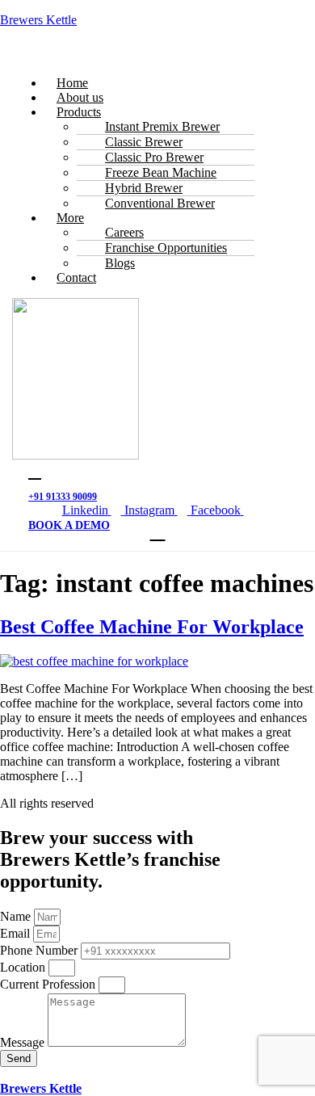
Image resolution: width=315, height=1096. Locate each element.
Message (24, 1042)
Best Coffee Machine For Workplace (152, 626)
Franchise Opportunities (166, 247)
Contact (76, 277)
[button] (157, 55)
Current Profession (49, 984)
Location (24, 967)
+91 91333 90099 (62, 496)
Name (17, 916)
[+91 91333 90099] (34, 472)
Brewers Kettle (38, 20)
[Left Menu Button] (9, 1074)
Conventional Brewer (160, 203)
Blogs (120, 263)
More (70, 218)
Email (16, 933)
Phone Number (40, 950)
